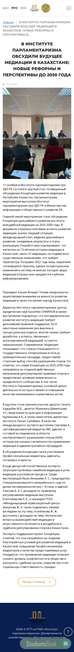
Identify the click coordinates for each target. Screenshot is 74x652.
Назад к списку (34, 581)
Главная (8, 22)
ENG (23, 8)
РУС (15, 8)
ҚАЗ (6, 8)
